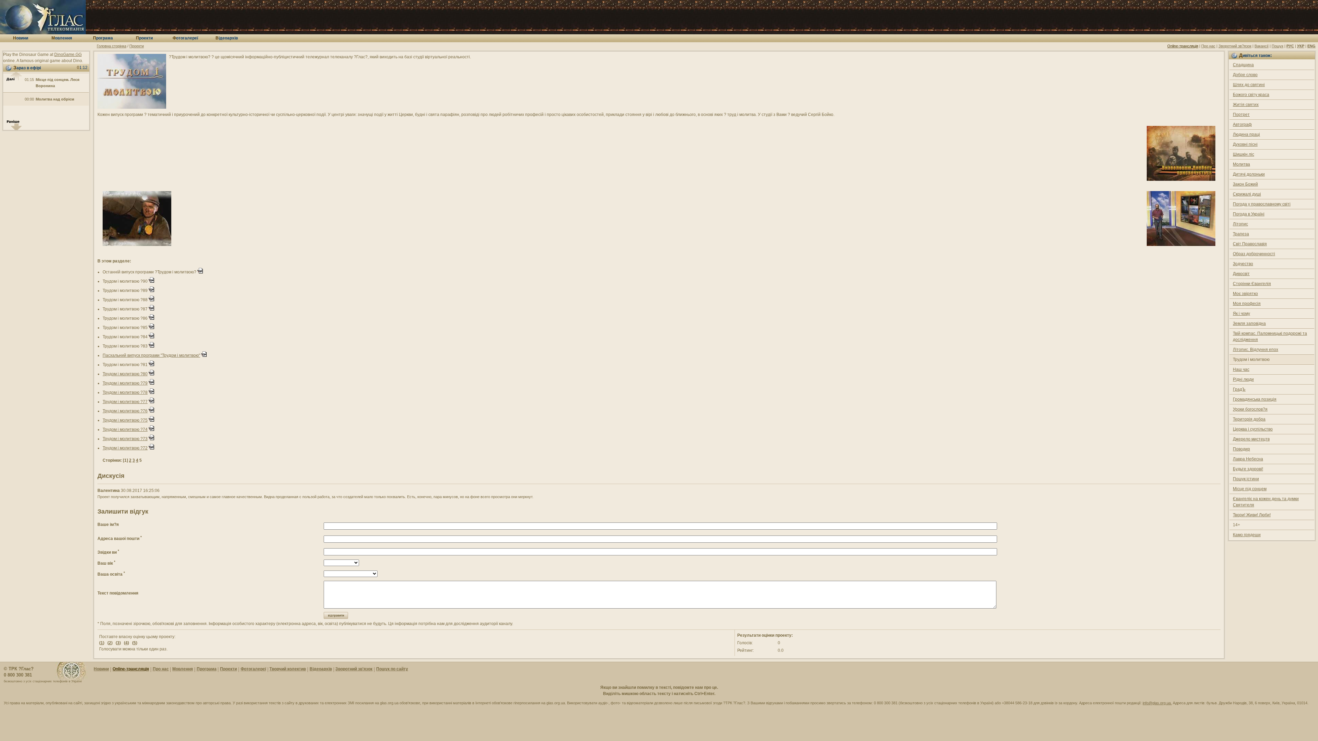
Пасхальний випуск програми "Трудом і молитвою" (151, 355)
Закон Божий (1245, 184)
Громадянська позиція (1254, 399)
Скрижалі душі (1247, 194)
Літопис (1240, 224)
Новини (101, 669)
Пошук (1277, 46)
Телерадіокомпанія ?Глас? (43, 17)
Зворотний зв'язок (353, 669)
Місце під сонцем (1250, 488)
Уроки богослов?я (1250, 409)
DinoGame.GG (68, 54)
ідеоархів (227, 38)
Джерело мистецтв (1251, 439)
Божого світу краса (1251, 94)
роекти (144, 38)
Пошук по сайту (392, 669)
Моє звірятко (1245, 293)
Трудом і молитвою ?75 (125, 420)
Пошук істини (1246, 479)
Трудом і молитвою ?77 (125, 401)
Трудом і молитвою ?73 (125, 438)
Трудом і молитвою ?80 (125, 374)
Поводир (1241, 449)
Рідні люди (1243, 379)
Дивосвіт (1241, 273)
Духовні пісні (1245, 144)
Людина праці (1246, 134)
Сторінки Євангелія (1252, 283)
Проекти (136, 46)
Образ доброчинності (1254, 253)
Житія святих (1246, 104)
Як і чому (1241, 313)
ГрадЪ (1239, 389)
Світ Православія (1250, 244)
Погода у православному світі (1262, 204)
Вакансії (1262, 46)
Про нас (1208, 46)
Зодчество (1243, 263)
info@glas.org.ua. (1157, 703)
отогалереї (185, 38)
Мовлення (182, 669)
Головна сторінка (111, 46)
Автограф (1242, 124)
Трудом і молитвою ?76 (125, 411)
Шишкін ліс (1243, 154)
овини (20, 38)
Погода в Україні (1248, 214)
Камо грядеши (1247, 534)
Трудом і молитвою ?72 (125, 448)
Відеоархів (321, 669)
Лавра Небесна (1248, 459)
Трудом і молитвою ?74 (125, 429)
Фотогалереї (253, 669)
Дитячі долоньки (1249, 174)
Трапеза (1241, 234)
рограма (103, 38)
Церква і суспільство (1253, 429)
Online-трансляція (1182, 46)
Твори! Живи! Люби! (1252, 515)
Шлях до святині (1249, 84)
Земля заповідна (1249, 323)
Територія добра (1249, 419)
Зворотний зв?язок (1234, 46)
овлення (61, 38)
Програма (207, 669)
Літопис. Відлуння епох (1255, 349)
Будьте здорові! (1248, 469)
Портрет (1241, 114)
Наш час (1241, 369)
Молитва (1241, 164)
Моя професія (1247, 303)
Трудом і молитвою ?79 (125, 383)
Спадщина (1243, 64)
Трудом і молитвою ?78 (125, 392)
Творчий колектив (287, 669)
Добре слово (1245, 74)
